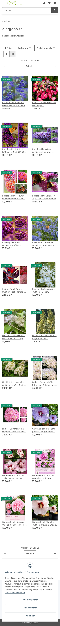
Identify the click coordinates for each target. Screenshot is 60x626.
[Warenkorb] (55, 3)
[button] (44, 3)
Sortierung (23, 48)
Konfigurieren (30, 608)
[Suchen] (54, 10)
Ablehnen (30, 616)
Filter (9, 48)
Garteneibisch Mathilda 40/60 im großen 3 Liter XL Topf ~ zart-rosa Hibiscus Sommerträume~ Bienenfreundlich (44, 523)
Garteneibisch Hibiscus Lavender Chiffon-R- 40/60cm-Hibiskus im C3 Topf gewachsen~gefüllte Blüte (44, 477)
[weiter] (55, 66)
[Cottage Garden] (15, 3)
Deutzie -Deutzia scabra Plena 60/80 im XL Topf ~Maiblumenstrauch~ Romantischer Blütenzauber (13, 337)
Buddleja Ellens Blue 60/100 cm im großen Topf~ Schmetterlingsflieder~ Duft (42, 150)
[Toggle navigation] (3, 1)
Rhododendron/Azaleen (13, 35)
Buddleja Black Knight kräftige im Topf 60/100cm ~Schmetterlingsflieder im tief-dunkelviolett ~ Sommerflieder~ (14, 150)
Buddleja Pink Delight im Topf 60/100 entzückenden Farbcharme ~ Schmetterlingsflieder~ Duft (44, 197)
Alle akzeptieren (30, 599)
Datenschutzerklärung (15, 592)
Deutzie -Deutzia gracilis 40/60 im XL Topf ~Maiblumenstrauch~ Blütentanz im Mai (43, 290)
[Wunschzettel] (49, 3)
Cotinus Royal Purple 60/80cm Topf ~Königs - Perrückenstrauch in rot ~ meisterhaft (14, 290)
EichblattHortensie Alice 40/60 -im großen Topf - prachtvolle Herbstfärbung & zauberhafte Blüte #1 (14, 383)
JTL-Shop (34, 622)
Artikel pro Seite (44, 48)
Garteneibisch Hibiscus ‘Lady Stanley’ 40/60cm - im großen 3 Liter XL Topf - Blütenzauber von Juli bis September (14, 477)
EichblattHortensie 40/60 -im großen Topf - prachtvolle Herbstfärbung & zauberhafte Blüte (44, 337)
